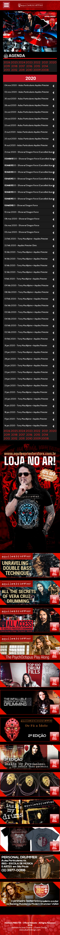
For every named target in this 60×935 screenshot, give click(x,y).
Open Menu (6, 5)
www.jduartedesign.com (30, 930)
